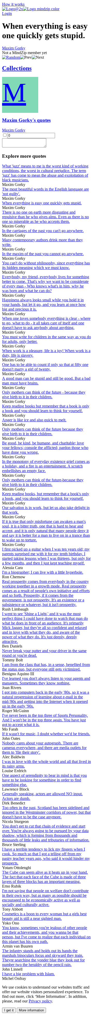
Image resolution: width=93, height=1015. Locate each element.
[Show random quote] (11, 57)
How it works (13, 4)
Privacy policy (40, 1001)
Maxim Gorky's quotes (26, 120)
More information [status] (31, 1010)
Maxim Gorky (13, 48)
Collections (17, 68)
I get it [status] (9, 1010)
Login (7, 13)
